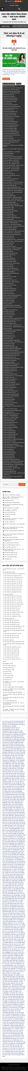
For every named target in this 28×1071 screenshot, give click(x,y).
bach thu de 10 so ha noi (9, 86)
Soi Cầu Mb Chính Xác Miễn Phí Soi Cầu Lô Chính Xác (13, 540)
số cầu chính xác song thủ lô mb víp (12, 616)
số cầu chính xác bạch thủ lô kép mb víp (13, 604)
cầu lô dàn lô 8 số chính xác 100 (10, 123)
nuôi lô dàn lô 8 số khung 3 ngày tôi (10, 350)
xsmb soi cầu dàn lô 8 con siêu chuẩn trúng (12, 476)
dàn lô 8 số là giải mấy (8, 221)
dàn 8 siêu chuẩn (6, 143)
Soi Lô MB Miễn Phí (9, 556)
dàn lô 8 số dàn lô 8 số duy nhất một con (12, 187)
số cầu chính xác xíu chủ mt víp (11, 649)
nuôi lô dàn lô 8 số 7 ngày (8, 345)
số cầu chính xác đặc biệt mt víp (11, 651)
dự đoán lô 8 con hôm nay (8, 293)
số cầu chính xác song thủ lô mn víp (12, 633)
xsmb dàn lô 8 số (20, 473)
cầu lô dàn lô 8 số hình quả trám (10, 126)
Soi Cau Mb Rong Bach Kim (11, 545)
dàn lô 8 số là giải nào (18, 221)
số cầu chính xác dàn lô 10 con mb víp (12, 602)
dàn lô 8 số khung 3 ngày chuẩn (10, 216)
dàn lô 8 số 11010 (15, 163)
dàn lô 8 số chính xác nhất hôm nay (10, 178)
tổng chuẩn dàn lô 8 (19, 464)
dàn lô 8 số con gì (18, 183)
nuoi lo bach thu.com (18, 342)
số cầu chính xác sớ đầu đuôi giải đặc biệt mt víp (13, 644)
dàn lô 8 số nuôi (20, 239)
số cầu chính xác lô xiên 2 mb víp (11, 610)
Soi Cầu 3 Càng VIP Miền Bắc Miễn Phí (14, 530)
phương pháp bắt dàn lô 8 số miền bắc (11, 358)
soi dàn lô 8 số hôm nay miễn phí (10, 427)
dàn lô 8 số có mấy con (18, 182)
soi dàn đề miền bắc (13, 415)
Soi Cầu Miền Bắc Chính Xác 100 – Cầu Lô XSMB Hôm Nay (13, 549)
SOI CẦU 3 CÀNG (8, 522)
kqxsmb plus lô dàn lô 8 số (9, 311)
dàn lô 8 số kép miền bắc (8, 205)
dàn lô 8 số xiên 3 (6, 270)
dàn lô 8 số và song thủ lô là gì (9, 261)
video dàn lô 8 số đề (7, 468)
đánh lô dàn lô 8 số (7, 278)
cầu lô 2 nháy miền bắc (8, 116)
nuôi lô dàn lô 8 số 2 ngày (8, 343)
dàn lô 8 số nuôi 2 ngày (8, 241)
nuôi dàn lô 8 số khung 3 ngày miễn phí (11, 340)
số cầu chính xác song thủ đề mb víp (12, 592)
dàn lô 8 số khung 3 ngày (8, 214)
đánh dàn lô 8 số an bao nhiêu (9, 276)
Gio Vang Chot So (7, 679)
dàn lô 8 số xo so (15, 270)
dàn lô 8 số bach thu (7, 172)
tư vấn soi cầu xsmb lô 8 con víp (10, 466)
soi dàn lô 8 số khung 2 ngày (9, 430)
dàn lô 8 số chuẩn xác (7, 182)
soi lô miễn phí (6, 461)
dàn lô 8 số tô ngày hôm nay (9, 254)
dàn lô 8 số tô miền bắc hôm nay (10, 253)
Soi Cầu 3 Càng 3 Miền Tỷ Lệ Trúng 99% (14, 524)
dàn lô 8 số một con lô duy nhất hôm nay (12, 234)
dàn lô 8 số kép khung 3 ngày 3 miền (11, 204)
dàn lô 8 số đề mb (7, 192)
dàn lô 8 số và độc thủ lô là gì (9, 259)
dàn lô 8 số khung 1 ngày (8, 207)
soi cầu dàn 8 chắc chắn (8, 375)
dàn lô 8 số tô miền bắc (8, 251)
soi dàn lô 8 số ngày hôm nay (9, 447)
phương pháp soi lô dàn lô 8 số (10, 369)
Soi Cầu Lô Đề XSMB (9, 537)
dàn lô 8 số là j (6, 222)
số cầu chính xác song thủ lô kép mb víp (13, 612)
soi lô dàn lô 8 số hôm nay (8, 456)
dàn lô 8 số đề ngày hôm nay (9, 195)
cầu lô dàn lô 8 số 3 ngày (8, 120)
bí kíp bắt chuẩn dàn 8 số (8, 94)
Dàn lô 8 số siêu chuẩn (8, 244)
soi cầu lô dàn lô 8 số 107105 (9, 392)
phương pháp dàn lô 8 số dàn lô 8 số (11, 364)
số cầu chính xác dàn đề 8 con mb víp (12, 584)
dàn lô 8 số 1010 (6, 163)
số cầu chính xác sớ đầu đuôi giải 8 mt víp (13, 641)
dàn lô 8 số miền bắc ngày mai (9, 229)
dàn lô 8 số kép (20, 200)
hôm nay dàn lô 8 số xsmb (8, 300)
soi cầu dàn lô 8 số (18, 375)
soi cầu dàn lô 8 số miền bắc (9, 382)
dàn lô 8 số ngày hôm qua (8, 238)
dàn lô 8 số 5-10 (6, 170)
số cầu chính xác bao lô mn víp (11, 637)
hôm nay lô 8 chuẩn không (8, 302)
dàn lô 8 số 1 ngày (7, 162)
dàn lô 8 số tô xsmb (7, 256)
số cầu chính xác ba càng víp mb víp (12, 575)
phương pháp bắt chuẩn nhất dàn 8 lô (11, 353)
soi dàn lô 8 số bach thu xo (9, 420)
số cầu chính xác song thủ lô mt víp (12, 647)
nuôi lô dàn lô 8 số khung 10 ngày (10, 347)
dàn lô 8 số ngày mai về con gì (9, 239)
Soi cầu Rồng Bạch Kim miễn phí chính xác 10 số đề (13, 406)
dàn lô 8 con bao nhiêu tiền (15, 158)
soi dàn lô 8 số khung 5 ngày (9, 436)
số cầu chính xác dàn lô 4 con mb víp (12, 596)
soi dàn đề (5, 415)
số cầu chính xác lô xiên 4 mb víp (11, 614)
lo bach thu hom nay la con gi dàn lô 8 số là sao (13, 318)
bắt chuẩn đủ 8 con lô (14, 93)
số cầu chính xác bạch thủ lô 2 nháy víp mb (14, 573)
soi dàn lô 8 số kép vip (8, 429)
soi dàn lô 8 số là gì (7, 439)
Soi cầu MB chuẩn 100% (9, 83)
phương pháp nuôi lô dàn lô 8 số (10, 365)
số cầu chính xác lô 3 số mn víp (11, 655)
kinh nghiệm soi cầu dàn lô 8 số (10, 310)
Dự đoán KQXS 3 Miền (10, 502)
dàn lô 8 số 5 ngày (15, 168)
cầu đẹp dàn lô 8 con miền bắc (9, 115)
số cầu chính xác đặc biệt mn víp (11, 622)
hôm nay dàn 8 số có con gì (9, 298)
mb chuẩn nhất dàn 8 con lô (9, 337)
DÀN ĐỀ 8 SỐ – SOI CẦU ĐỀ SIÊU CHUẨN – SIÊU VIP (13, 149)
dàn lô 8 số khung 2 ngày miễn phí (10, 211)
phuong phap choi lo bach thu (9, 360)
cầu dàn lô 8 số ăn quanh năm (9, 113)
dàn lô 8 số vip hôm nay (8, 265)
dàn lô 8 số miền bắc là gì (18, 226)
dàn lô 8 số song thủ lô (17, 248)
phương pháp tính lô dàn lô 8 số (10, 370)
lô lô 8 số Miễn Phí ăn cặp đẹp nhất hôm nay (12, 330)
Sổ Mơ (6, 516)
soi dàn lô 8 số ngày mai (8, 449)
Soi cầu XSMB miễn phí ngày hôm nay (11, 414)
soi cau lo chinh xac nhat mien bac (10, 391)
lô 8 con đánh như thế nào (8, 313)
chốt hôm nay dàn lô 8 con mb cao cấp (11, 140)
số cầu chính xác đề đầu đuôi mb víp (12, 590)
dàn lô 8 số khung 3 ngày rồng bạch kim (11, 217)
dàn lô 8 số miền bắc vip (8, 231)
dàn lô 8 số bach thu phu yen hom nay (11, 175)
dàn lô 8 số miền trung (8, 232)
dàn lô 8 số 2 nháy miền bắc (9, 165)
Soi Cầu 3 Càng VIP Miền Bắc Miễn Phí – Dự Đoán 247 (14, 534)
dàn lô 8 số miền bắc (7, 226)
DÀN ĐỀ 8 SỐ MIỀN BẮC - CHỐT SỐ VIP (11, 151)
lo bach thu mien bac (7, 325)
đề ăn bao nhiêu (15, 281)
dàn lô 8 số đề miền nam (8, 194)
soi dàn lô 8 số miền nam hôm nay (10, 444)
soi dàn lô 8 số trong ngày (8, 454)
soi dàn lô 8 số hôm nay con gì (9, 425)
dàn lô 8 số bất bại (7, 177)
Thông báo (7, 559)
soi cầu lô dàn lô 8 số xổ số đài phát (10, 396)
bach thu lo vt (6, 93)
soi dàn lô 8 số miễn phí (8, 446)
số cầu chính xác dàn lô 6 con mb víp (12, 598)
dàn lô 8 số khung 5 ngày (8, 219)
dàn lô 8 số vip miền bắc (8, 266)
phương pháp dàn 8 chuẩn (8, 362)
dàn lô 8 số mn (17, 232)
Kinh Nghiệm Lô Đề (9, 510)
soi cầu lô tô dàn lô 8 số (8, 401)
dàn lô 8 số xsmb (6, 275)
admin (19, 83)
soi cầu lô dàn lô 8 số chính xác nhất (11, 394)
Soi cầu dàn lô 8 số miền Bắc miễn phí (11, 384)
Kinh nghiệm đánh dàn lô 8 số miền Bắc (11, 305)
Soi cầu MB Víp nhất (9, 547)
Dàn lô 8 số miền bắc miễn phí (10, 227)
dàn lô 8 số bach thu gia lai (9, 173)
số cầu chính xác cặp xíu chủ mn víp (12, 628)
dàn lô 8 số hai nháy (17, 197)
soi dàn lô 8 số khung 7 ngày (9, 437)
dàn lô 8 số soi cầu (7, 248)
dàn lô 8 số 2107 (19, 165)
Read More (6, 79)
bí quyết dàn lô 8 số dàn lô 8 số (10, 98)
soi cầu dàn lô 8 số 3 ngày (8, 377)
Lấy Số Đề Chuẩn (8, 512)
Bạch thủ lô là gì (6, 89)
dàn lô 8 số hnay (6, 199)
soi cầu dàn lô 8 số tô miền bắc (9, 387)
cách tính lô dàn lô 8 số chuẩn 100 (10, 104)
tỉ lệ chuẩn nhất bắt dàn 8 (8, 464)
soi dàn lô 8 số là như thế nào (9, 441)
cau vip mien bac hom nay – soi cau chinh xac (13, 569)
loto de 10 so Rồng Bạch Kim (9, 331)
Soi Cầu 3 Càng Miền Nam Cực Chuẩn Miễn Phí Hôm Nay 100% (13, 528)
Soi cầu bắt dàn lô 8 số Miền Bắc (10, 374)
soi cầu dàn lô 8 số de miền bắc (10, 379)
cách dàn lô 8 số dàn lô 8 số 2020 (10, 99)
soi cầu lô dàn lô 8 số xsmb (9, 399)
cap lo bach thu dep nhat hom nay (10, 108)
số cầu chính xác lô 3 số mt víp (11, 620)
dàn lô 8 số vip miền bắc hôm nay (10, 268)
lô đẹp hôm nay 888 (7, 328)
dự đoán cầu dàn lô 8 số (8, 283)
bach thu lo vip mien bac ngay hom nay (11, 91)
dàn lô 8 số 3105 (6, 168)
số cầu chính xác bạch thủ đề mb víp (12, 588)
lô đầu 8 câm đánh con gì (18, 326)
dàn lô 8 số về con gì (7, 263)
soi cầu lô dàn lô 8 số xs (8, 397)
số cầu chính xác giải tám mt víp (11, 653)
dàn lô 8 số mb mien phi (15, 224)
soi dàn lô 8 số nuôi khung (8, 451)
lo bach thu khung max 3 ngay (9, 321)
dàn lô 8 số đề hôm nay (8, 190)
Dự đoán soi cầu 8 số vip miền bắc (10, 297)
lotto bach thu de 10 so (8, 333)
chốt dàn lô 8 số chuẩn (8, 136)
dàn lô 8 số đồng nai (7, 197)
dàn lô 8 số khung (19, 205)
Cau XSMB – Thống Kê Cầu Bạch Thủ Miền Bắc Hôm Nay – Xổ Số (13, 497)
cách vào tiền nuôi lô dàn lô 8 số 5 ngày (11, 106)
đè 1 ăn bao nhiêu (7, 281)
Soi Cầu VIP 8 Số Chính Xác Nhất (10, 408)
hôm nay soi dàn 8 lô (7, 303)
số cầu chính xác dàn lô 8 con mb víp (14, 49)
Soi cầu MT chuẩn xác (9, 554)
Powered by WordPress (14, 1065)
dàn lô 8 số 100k (15, 162)
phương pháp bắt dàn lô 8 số (9, 357)
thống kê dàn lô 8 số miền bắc (16, 461)
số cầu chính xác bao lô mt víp (10, 657)
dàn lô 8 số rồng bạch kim (8, 243)
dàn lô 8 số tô (16, 249)
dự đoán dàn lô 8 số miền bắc (9, 290)
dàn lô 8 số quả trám (18, 241)
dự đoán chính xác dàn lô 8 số (9, 285)
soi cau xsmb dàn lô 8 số (8, 412)
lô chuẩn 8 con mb (17, 325)
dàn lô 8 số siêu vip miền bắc (9, 246)
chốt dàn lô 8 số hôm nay (8, 138)
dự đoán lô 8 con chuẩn (8, 292)
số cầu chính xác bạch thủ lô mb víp (12, 606)
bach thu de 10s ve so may (9, 88)
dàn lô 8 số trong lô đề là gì (9, 258)
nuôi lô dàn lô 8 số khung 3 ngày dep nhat (12, 348)
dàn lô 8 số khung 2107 (8, 212)
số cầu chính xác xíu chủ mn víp (11, 635)
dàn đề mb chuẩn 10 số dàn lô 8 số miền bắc (12, 157)
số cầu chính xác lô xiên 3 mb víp (11, 608)
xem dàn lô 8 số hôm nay (8, 469)
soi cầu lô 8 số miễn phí (8, 389)
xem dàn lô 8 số (16, 468)
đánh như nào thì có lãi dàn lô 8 (10, 280)
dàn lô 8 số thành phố (7, 249)
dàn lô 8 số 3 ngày (7, 167)
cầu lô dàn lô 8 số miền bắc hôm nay (11, 131)
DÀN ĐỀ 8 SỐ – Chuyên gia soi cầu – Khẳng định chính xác (13, 146)
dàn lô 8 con (5, 158)
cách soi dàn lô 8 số (7, 103)
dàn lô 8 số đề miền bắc (17, 192)
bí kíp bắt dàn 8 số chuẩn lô (9, 96)
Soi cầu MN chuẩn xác (10, 552)
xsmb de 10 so (6, 474)
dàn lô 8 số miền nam (19, 231)
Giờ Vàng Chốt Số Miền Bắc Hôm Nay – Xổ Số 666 (13, 505)
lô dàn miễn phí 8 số (7, 326)
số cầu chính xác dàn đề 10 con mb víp (13, 586)
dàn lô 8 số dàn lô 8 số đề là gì (9, 185)
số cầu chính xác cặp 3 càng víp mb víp (13, 577)
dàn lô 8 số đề (21, 189)
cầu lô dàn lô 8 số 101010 (8, 118)
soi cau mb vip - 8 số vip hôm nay (10, 402)
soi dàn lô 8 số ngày (18, 446)
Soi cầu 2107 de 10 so (7, 372)
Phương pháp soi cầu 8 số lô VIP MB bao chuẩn (13, 367)
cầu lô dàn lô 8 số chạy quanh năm (10, 121)
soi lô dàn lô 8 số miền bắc (9, 457)
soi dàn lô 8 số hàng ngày (8, 424)
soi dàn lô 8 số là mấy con (18, 439)
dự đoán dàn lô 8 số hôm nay (9, 288)
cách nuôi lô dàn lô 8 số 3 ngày (9, 101)
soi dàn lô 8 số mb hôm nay (18, 442)
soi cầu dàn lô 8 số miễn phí (9, 385)
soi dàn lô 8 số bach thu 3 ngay (9, 419)
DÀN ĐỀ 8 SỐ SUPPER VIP (8, 153)
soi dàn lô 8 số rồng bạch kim (9, 452)
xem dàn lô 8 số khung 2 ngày (9, 471)
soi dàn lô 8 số (6, 417)
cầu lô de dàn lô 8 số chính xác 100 (10, 133)
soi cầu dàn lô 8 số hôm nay (9, 380)
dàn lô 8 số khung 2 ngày (8, 209)
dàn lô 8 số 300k (15, 167)
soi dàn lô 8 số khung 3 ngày (9, 432)
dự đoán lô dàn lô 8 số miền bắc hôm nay (12, 295)
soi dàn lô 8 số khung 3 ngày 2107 (10, 434)
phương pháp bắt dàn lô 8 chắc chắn (11, 355)
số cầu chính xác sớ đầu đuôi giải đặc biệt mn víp (13, 631)
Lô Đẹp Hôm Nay (8, 514)
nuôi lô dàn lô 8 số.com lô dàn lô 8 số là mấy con (13, 352)
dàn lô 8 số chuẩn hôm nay (9, 180)
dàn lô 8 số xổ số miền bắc (8, 271)
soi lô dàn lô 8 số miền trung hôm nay (11, 459)
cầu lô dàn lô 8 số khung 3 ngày (10, 128)
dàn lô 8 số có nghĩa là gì (8, 183)
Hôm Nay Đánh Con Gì (10, 508)
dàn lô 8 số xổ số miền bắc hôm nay (11, 273)
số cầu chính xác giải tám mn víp (11, 624)
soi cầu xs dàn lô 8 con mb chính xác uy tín (12, 410)
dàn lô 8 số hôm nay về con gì (9, 200)
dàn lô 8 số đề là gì (18, 190)
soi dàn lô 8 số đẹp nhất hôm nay (10, 422)
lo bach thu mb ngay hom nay (9, 323)
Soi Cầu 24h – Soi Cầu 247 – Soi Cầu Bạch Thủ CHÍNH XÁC (13, 519)
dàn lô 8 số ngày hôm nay (8, 236)
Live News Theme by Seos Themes (17, 1069)
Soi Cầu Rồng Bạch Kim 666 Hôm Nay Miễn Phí (14, 706)
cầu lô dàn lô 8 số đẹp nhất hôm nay (11, 125)
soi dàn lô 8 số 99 (14, 417)
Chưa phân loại (8, 500)
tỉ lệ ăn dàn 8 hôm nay (18, 463)
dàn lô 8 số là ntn (14, 222)
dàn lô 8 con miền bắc (8, 160)
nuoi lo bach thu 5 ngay (8, 342)
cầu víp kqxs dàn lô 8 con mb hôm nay (11, 135)
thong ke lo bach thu (7, 463)
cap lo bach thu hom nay (8, 110)
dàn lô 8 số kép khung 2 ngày (9, 202)
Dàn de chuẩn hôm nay (8, 155)
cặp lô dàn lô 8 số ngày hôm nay (10, 111)
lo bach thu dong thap (8, 316)
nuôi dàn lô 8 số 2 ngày (8, 338)
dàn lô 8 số (16, 160)
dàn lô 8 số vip (16, 263)
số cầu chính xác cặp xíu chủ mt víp (12, 659)
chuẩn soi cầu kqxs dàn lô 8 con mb (11, 142)
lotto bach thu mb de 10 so (9, 335)
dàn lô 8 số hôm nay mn (16, 199)
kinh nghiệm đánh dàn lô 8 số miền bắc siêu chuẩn (12, 307)
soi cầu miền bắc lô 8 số (8, 404)
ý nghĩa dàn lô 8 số (7, 478)
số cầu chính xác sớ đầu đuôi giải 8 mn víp (13, 626)
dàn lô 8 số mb (6, 224)
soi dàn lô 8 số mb (7, 442)
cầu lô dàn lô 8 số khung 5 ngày (10, 130)
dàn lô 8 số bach (14, 170)
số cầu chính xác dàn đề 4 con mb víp (12, 579)
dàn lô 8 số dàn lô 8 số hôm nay (10, 189)
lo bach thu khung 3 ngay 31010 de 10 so (12, 320)
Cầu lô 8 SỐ (16, 116)
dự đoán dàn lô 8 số (7, 287)
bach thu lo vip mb (15, 89)
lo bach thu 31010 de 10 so (9, 315)
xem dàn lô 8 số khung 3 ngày (9, 473)
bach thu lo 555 (19, 88)
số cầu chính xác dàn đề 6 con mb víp (12, 582)
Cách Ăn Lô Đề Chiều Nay (10, 495)
